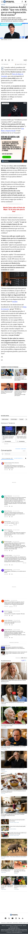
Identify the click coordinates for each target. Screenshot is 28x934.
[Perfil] (14, 915)
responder (6, 469)
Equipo (24, 922)
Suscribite (6, 157)
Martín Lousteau (5, 419)
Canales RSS (3, 922)
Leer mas (24, 562)
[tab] (7, 458)
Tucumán (21, 419)
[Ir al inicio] (8, 1)
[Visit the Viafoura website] (24, 657)
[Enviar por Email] (12, 60)
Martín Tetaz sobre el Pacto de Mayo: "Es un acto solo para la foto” (14, 209)
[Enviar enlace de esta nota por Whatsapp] (9, 60)
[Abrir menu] (2, 2)
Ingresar (22, 1)
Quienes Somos (9, 922)
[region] (14, 553)
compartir (19, 469)
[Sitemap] (22, 918)
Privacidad (21, 922)
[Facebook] (5, 918)
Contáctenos (15, 922)
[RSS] (19, 918)
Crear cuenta (23, 448)
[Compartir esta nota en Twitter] (5, 60)
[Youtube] (12, 918)
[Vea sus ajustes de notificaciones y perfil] (25, 1)
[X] (9, 918)
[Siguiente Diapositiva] (26, 434)
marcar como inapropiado (23, 470)
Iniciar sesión (17, 448)
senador (14, 301)
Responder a (8, 531)
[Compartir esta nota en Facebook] (2, 60)
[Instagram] (16, 918)
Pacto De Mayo (14, 419)
